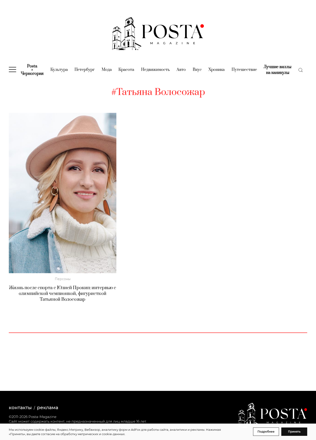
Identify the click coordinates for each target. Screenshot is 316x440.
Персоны (63, 279)
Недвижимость (155, 69)
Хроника (216, 69)
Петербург (84, 69)
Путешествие (244, 69)
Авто (181, 69)
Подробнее (266, 431)
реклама (47, 407)
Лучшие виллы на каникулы (277, 69)
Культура (59, 69)
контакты (20, 407)
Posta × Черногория (32, 70)
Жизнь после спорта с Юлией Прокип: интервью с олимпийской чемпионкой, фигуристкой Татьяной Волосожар (62, 293)
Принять (294, 431)
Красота (126, 69)
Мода (107, 69)
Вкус (197, 69)
